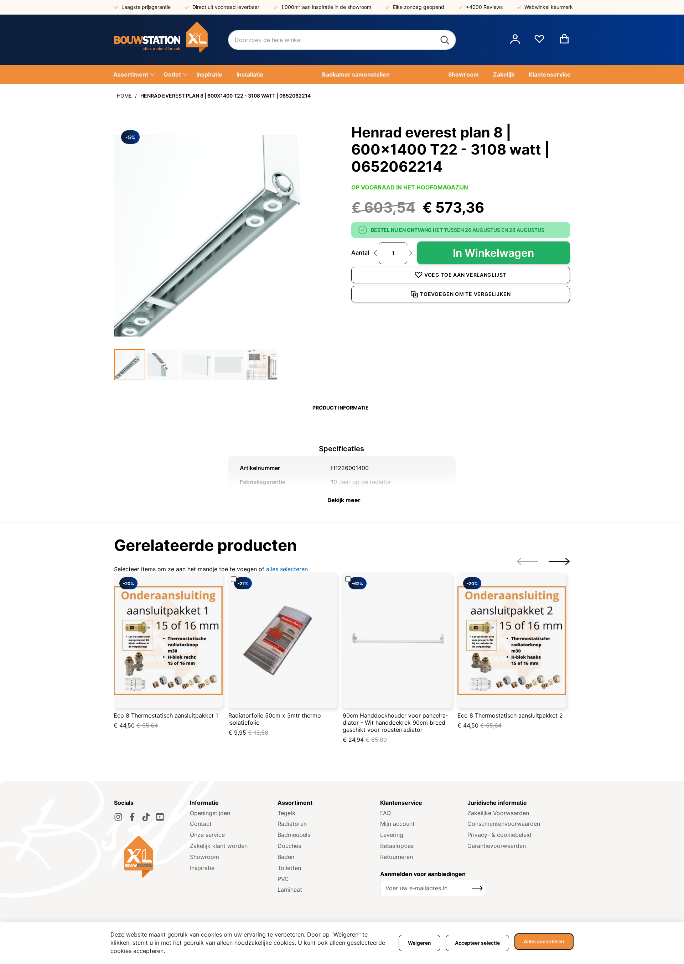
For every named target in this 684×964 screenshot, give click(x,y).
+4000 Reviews (484, 7)
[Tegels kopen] (171, 40)
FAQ (385, 813)
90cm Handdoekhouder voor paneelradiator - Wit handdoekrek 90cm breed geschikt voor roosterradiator (395, 722)
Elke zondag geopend (418, 7)
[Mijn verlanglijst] (539, 41)
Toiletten (289, 867)
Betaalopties (397, 845)
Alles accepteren (544, 941)
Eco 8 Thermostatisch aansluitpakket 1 (166, 715)
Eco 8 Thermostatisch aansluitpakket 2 (510, 715)
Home (124, 96)
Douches (289, 845)
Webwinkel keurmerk (548, 7)
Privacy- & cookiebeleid (499, 834)
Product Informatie (340, 408)
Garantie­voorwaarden (496, 845)
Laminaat (290, 889)
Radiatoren (292, 823)
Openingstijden (210, 813)
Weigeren (419, 943)
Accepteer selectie (477, 943)
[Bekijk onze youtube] (160, 817)
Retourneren (396, 856)
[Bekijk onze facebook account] (132, 817)
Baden (286, 856)
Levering (391, 834)
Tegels (286, 813)
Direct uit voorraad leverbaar (225, 7)
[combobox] (342, 40)
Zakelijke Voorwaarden (498, 813)
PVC (283, 878)
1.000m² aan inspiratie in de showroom (326, 7)
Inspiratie (202, 867)
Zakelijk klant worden (219, 845)
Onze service (207, 834)
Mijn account (397, 823)
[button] (515, 40)
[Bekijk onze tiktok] (146, 817)
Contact (201, 823)
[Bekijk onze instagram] (118, 817)
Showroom (204, 856)
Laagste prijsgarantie (146, 7)
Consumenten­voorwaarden (503, 823)
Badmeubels (294, 834)
